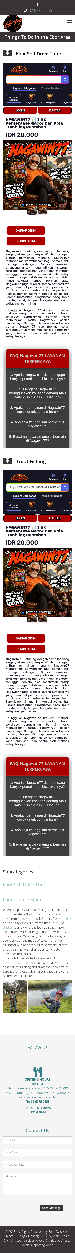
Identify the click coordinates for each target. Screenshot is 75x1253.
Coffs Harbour (27, 918)
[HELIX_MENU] (69, 23)
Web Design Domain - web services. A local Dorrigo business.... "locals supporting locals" (38, 1240)
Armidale (66, 918)
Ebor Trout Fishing (22, 899)
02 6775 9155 (40, 10)
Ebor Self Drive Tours (39, 53)
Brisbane (9, 927)
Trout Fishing (31, 461)
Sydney (55, 923)
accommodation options (19, 963)
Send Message (51, 1208)
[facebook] (38, 5)
